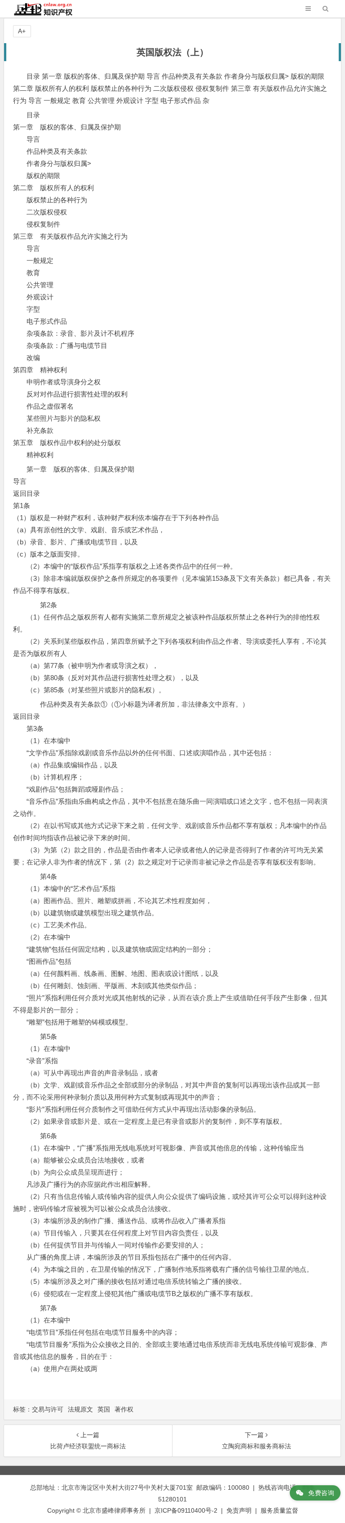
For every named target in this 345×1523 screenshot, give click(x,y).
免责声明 (239, 1510)
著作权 (124, 1409)
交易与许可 (47, 1409)
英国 (103, 1409)
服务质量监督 (279, 1510)
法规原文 (80, 1409)
